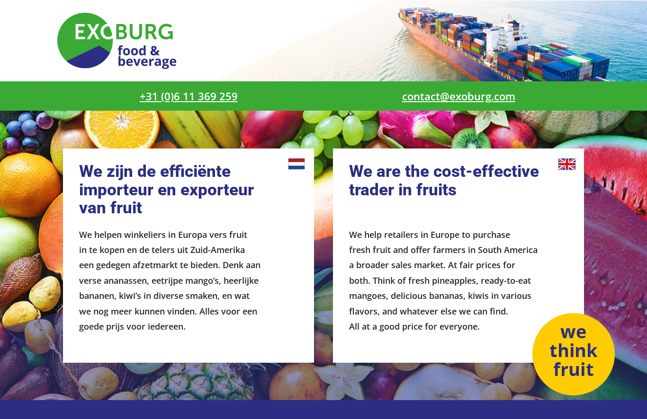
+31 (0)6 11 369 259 (189, 96)
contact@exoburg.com (458, 96)
